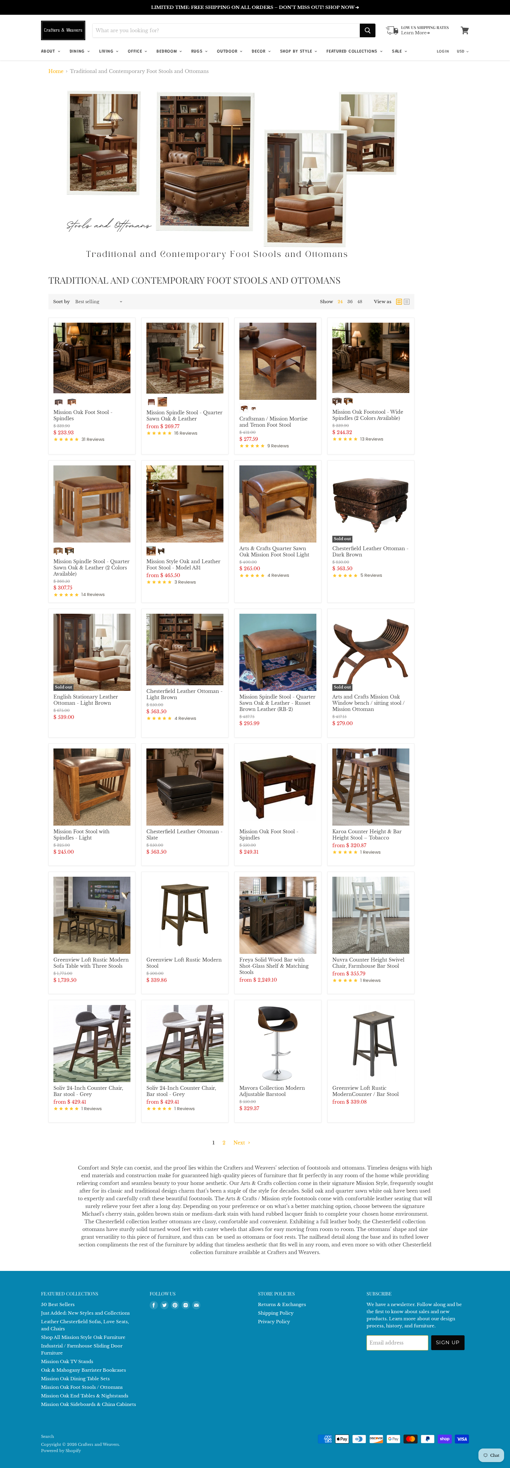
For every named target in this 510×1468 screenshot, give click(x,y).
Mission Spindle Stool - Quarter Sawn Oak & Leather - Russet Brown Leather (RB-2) (277, 703)
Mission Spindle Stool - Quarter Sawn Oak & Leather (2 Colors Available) (91, 567)
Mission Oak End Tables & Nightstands (84, 1396)
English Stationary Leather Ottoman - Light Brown (85, 700)
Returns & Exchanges (282, 1304)
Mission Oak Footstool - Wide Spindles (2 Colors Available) (367, 415)
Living (107, 51)
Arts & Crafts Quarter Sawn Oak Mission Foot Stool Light (274, 551)
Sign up (448, 1342)
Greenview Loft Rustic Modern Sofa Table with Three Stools (91, 963)
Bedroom (167, 51)
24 (340, 301)
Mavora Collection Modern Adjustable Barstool (272, 1091)
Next (239, 1143)
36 (350, 301)
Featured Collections (352, 51)
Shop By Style (297, 51)
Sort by (61, 301)
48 (359, 301)
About (49, 51)
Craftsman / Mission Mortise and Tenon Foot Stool (273, 422)
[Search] (367, 30)
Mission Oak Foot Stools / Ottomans (82, 1387)
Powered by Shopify (61, 1450)
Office (136, 51)
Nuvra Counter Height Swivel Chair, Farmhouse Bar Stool (368, 963)
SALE (398, 51)
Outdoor (228, 51)
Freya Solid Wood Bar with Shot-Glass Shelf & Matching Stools (274, 966)
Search (47, 1436)
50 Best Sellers (58, 1304)
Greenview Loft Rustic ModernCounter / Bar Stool (365, 1091)
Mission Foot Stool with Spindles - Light (81, 835)
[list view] (407, 302)
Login (443, 52)
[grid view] (399, 302)
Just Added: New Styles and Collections (85, 1313)
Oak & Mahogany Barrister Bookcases (83, 1370)
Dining (78, 51)
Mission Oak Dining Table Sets (75, 1378)
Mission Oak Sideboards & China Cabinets (88, 1404)
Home (55, 71)
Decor (259, 51)
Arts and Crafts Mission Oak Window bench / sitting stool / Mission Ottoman (368, 703)
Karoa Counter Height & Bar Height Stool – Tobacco (367, 835)
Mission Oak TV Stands (67, 1361)
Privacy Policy (274, 1321)
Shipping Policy (276, 1313)
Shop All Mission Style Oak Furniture (83, 1337)
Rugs (197, 51)
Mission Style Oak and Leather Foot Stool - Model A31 (183, 564)
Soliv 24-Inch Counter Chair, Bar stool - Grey (88, 1091)
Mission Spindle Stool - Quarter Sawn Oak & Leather (184, 416)
